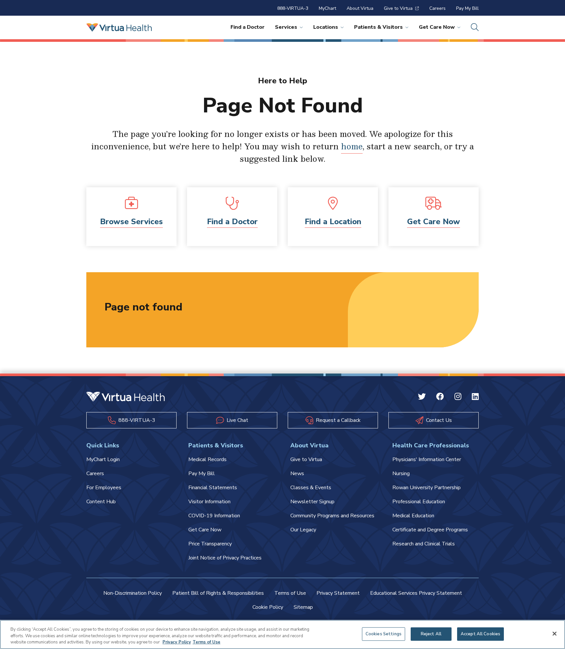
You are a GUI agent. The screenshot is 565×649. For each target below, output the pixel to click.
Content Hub (101, 501)
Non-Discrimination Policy (132, 593)
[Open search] (475, 27)
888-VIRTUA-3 (292, 8)
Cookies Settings (384, 634)
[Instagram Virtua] (457, 397)
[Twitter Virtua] (422, 397)
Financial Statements (212, 487)
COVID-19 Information (214, 515)
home (352, 146)
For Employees (103, 487)
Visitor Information (209, 501)
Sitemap (303, 607)
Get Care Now (437, 27)
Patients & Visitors (378, 27)
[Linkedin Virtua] (475, 397)
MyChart (327, 8)
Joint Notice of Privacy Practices (225, 557)
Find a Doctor (248, 27)
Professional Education (418, 501)
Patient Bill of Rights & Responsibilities (218, 593)
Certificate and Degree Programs (430, 529)
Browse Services (131, 221)
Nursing (401, 473)
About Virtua (360, 8)
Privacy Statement (338, 593)
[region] (282, 634)
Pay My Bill (467, 8)
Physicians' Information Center (426, 459)
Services (286, 27)
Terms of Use (290, 593)
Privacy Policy (177, 642)
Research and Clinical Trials (423, 543)
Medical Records (207, 459)
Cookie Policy (267, 607)
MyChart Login (103, 459)
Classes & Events (310, 487)
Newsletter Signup (312, 501)
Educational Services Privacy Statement (416, 593)
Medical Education (413, 515)
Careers (437, 8)
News (297, 473)
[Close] (554, 633)
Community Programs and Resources (332, 515)
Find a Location (333, 221)
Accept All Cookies (480, 634)
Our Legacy (303, 529)
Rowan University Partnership (426, 487)
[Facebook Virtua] (440, 397)
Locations (325, 27)
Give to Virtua (398, 8)
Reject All (431, 634)
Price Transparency (210, 543)
